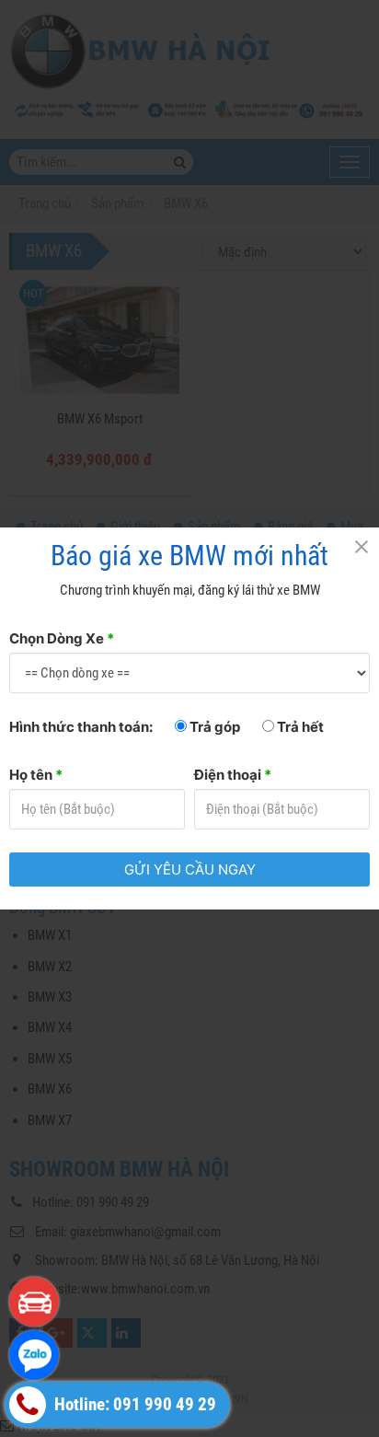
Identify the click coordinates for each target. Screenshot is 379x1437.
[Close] (360, 545)
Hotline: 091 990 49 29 (133, 1405)
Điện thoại (232, 774)
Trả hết (299, 727)
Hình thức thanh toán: (81, 727)
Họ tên (36, 774)
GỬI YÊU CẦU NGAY (190, 869)
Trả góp (213, 727)
